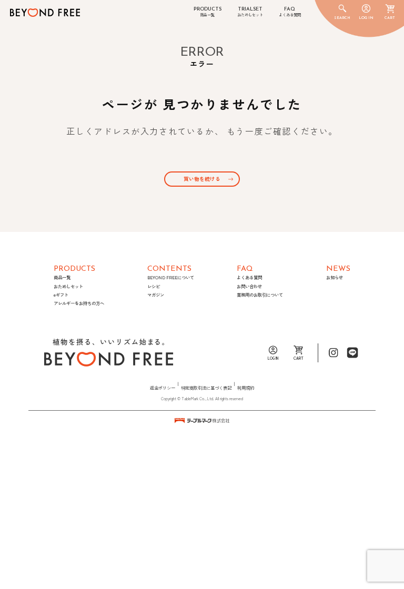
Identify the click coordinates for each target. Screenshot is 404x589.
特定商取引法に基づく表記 (206, 387)
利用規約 (245, 387)
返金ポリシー (162, 387)
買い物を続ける (202, 178)
